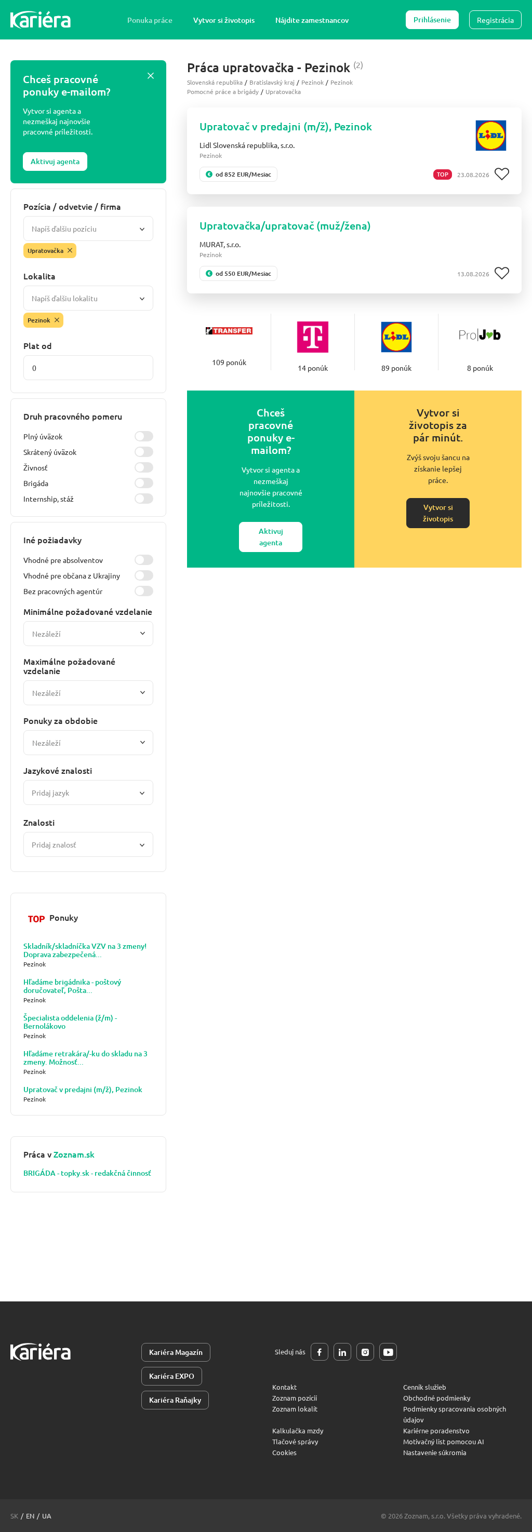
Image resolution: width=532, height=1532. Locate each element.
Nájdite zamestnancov (312, 20)
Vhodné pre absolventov (63, 560)
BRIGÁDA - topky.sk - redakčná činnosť (87, 1173)
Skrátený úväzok (49, 451)
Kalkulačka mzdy (297, 1430)
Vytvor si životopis (224, 20)
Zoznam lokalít (294, 1408)
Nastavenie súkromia (435, 1452)
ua (46, 1515)
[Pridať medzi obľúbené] (502, 174)
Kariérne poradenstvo (436, 1430)
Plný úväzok (42, 436)
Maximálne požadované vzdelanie (69, 665)
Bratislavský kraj (272, 82)
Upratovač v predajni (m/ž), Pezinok (82, 1089)
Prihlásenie (432, 19)
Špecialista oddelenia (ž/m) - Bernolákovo (70, 1022)
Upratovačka (283, 91)
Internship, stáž (48, 498)
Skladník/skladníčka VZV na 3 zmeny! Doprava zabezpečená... (85, 950)
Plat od (37, 345)
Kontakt (284, 1386)
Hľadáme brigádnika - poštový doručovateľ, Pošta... (72, 986)
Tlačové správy (295, 1441)
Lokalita (39, 275)
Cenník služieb (424, 1386)
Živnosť (35, 467)
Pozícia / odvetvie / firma (72, 206)
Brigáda (35, 483)
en (30, 1515)
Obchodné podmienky (436, 1397)
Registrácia (495, 19)
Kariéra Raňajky (175, 1400)
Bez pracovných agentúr (62, 591)
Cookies (284, 1452)
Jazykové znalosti (57, 770)
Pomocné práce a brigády (223, 91)
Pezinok (312, 82)
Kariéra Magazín (176, 1352)
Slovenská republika (215, 82)
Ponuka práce (149, 20)
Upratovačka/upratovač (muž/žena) (285, 225)
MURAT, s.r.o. (220, 244)
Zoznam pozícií (294, 1397)
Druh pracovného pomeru (72, 416)
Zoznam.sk (74, 1154)
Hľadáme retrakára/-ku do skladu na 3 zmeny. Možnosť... (85, 1058)
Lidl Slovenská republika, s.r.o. (247, 145)
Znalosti (39, 822)
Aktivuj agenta (55, 161)
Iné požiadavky (52, 539)
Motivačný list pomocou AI (443, 1441)
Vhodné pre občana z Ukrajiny (71, 575)
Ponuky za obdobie (60, 720)
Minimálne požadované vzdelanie (87, 611)
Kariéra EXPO (171, 1376)
